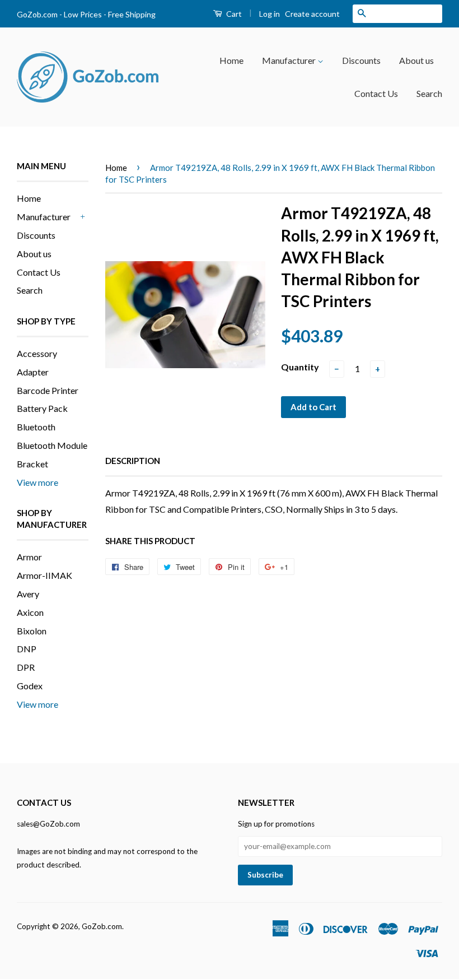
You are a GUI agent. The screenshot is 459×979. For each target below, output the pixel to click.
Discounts (361, 60)
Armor (29, 556)
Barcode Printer (47, 390)
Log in (269, 13)
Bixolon (31, 630)
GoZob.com (102, 926)
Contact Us (376, 93)
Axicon (30, 612)
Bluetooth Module (52, 445)
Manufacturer (289, 60)
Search (429, 93)
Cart (233, 13)
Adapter (33, 371)
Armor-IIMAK (44, 575)
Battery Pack (42, 408)
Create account (312, 13)
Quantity (300, 366)
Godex (30, 685)
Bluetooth (36, 426)
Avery (28, 593)
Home (231, 60)
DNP (26, 648)
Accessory (37, 353)
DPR (26, 667)
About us (416, 60)
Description (132, 461)
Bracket (32, 463)
